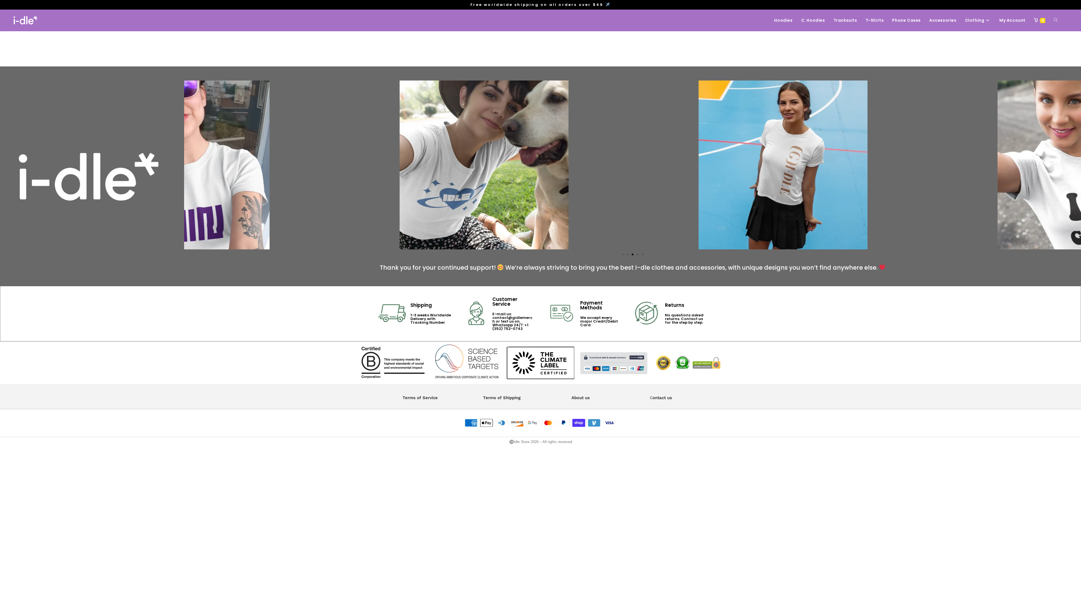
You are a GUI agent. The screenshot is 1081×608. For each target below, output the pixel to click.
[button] (190, 164)
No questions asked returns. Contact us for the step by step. (684, 318)
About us (580, 397)
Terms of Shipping (502, 397)
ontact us (662, 397)
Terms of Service (420, 397)
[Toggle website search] (1055, 20)
